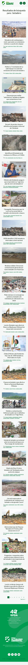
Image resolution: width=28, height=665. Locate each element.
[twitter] (12, 654)
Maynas (13, 388)
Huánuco (20, 417)
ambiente (14, 186)
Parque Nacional (15, 564)
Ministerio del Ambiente (13, 187)
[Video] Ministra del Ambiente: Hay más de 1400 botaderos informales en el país (14, 355)
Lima (19, 101)
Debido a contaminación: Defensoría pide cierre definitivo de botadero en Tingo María (14, 413)
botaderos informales (9, 242)
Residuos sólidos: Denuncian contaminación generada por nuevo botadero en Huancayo (14, 267)
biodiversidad (8, 331)
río (21, 157)
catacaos (17, 446)
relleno (21, 130)
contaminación (14, 101)
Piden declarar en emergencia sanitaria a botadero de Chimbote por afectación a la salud (14, 297)
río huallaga (12, 418)
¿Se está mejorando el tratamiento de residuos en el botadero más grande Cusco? (14, 500)
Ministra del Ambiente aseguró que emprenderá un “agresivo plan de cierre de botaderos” (14, 182)
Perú (17, 157)
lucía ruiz (18, 186)
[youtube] (19, 654)
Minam (14, 46)
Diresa (18, 302)
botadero (7, 73)
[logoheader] (8, 2)
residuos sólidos (18, 73)
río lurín (11, 216)
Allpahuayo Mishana (9, 563)
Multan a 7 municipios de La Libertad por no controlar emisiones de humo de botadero (14, 68)
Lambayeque (10, 46)
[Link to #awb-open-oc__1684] (24, 3)
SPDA (20, 564)
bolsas (11, 359)
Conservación (6, 564)
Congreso (18, 359)
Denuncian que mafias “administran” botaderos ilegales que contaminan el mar (14, 97)
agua (6, 157)
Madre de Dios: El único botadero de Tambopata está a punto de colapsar (14, 470)
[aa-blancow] (14, 637)
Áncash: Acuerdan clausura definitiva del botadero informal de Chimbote (14, 126)
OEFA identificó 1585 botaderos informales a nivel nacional (14, 239)
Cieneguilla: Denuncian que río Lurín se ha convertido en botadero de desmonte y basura (14, 211)
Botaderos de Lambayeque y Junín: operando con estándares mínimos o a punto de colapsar (14, 42)
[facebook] (9, 654)
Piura (4, 447)
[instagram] (15, 654)
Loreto (16, 331)
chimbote (14, 130)
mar (21, 101)
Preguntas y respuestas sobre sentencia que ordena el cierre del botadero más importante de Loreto (13, 558)
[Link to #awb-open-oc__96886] (21, 3)
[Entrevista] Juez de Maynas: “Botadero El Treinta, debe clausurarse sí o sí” (14, 529)
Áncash (6, 130)
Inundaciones (21, 446)
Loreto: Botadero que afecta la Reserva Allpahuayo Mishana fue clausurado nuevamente (14, 327)
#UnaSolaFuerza (8, 446)
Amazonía (10, 186)
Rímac (19, 157)
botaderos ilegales (13, 302)
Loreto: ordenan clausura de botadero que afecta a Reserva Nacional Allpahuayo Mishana (14, 586)
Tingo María (17, 418)
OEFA (17, 46)
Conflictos (16, 474)
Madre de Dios (6, 475)
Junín (6, 46)
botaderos (7, 302)
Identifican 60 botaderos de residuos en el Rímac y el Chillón (14, 154)
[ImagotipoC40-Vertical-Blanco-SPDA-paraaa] (14, 610)
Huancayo (11, 271)
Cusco (16, 504)
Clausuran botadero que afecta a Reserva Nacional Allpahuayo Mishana (14, 384)
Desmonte (17, 215)
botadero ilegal (8, 101)
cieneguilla (13, 215)
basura (9, 215)
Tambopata (18, 475)
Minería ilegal (6, 187)
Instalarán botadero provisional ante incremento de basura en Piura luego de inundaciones (14, 442)
